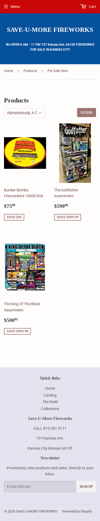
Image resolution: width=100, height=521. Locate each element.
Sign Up (86, 487)
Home (8, 71)
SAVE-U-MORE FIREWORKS (50, 29)
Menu (15, 7)
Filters (87, 113)
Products (30, 71)
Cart (92, 7)
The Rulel (50, 402)
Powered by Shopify (77, 511)
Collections (50, 409)
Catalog (50, 395)
